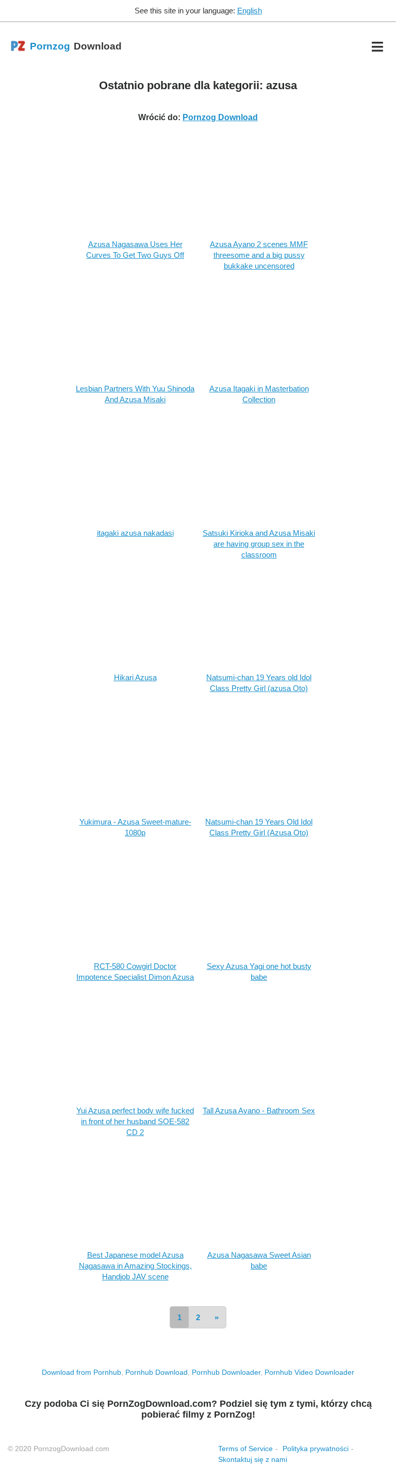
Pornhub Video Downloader (309, 1372)
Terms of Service (245, 1448)
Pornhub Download (156, 1372)
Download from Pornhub (81, 1372)
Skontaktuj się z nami (252, 1459)
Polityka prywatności (316, 1448)
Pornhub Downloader (226, 1372)
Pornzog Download (220, 117)
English (249, 10)
